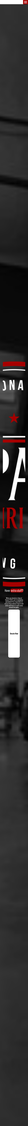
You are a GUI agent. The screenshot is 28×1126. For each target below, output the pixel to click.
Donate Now (14, 633)
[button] (25, 2)
